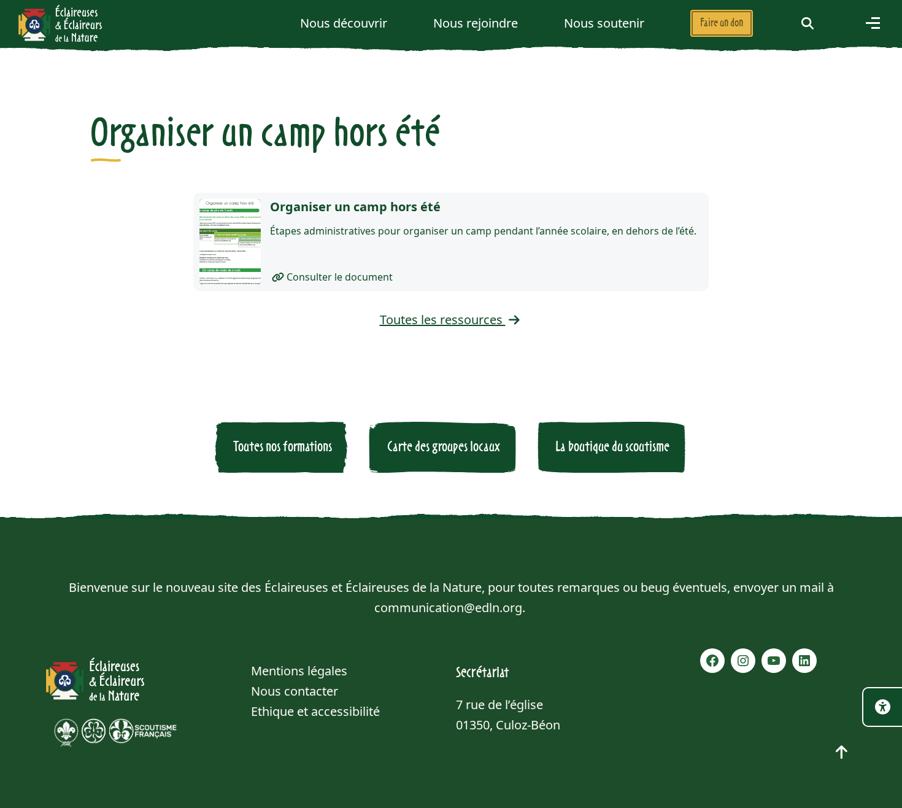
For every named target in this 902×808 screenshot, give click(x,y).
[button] (807, 23)
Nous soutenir (604, 23)
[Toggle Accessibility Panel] (882, 707)
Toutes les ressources (443, 319)
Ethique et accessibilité (315, 711)
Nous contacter (294, 691)
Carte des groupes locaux (443, 447)
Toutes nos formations (282, 447)
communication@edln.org (448, 607)
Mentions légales (299, 670)
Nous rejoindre (475, 23)
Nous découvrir (343, 23)
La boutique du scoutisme (612, 447)
